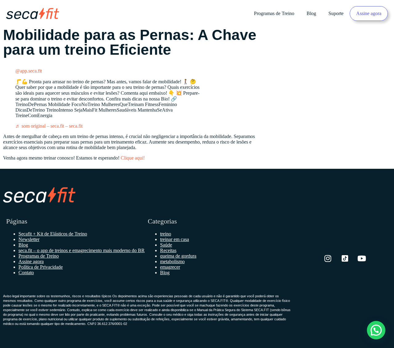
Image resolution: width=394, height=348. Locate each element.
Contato (26, 272)
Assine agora (368, 13)
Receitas (168, 250)
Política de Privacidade (40, 267)
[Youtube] (361, 258)
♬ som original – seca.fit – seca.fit (48, 126)
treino (165, 233)
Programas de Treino (274, 13)
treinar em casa (174, 239)
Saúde (166, 244)
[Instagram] (328, 258)
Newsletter (28, 239)
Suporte (336, 13)
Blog (311, 13)
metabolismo (172, 261)
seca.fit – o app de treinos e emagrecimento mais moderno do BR (81, 250)
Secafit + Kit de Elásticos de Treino (52, 233)
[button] (376, 330)
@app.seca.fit (28, 70)
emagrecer (170, 267)
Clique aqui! (133, 157)
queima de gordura (178, 256)
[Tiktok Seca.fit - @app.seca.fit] (344, 258)
